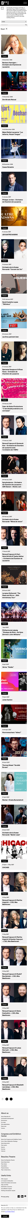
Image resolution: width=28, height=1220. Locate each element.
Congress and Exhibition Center (11, 1135)
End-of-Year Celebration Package (9, 1141)
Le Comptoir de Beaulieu (7, 1180)
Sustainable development (7, 1118)
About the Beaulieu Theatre (8, 1160)
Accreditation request (6, 1188)
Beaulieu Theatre (8, 1157)
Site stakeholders (5, 1124)
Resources (3, 1126)
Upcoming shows (5, 1162)
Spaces (3, 1147)
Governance (4, 1120)
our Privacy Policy (9, 1211)
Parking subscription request (8, 1190)
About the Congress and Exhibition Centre (11, 1139)
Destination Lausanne (6, 1186)
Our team (3, 1122)
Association (4, 1166)
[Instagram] (25, 1197)
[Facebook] (19, 1197)
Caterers (3, 1151)
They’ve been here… (6, 1170)
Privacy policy (5, 1196)
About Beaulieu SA (5, 1116)
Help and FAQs (4, 1184)
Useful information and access (8, 1182)
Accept (5, 1216)
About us (4, 1113)
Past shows (4, 1164)
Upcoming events (5, 1143)
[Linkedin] (22, 1197)
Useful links (6, 1175)
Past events (4, 1145)
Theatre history (5, 1168)
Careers (3, 1128)
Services (3, 1149)
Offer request (4, 1179)
